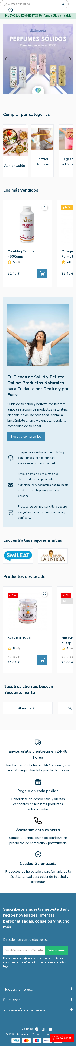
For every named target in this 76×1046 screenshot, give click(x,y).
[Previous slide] (6, 59)
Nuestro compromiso (26, 437)
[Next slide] (70, 59)
